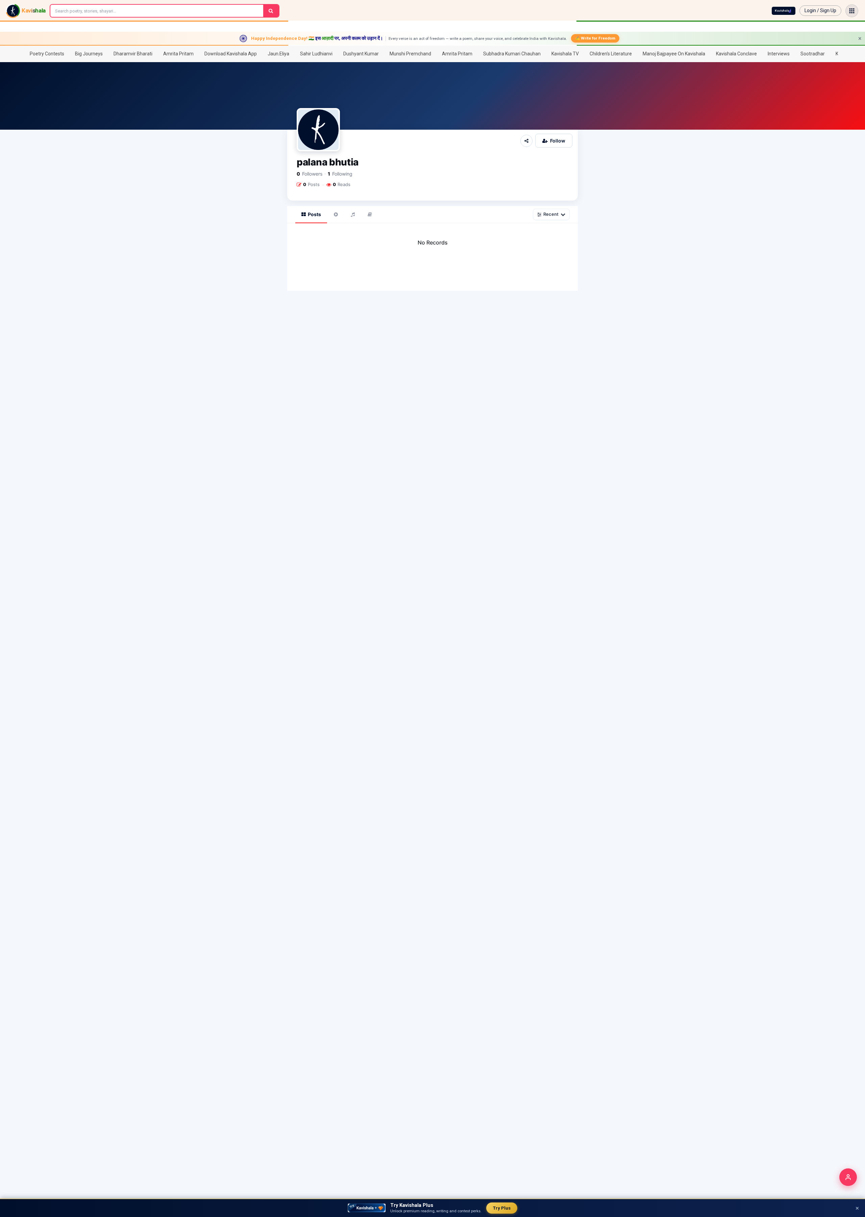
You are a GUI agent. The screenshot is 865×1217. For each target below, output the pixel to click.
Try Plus (502, 1208)
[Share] (526, 141)
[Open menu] (851, 10)
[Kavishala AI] (783, 11)
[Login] (848, 1177)
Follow (557, 141)
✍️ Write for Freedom (595, 38)
